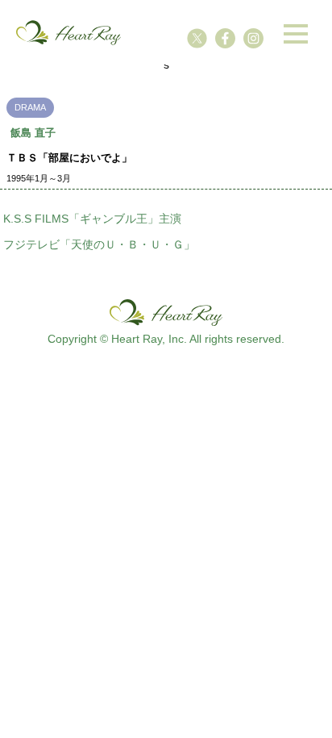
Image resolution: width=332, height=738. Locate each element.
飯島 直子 (33, 133)
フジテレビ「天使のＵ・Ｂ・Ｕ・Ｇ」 (99, 244)
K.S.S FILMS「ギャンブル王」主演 (92, 218)
